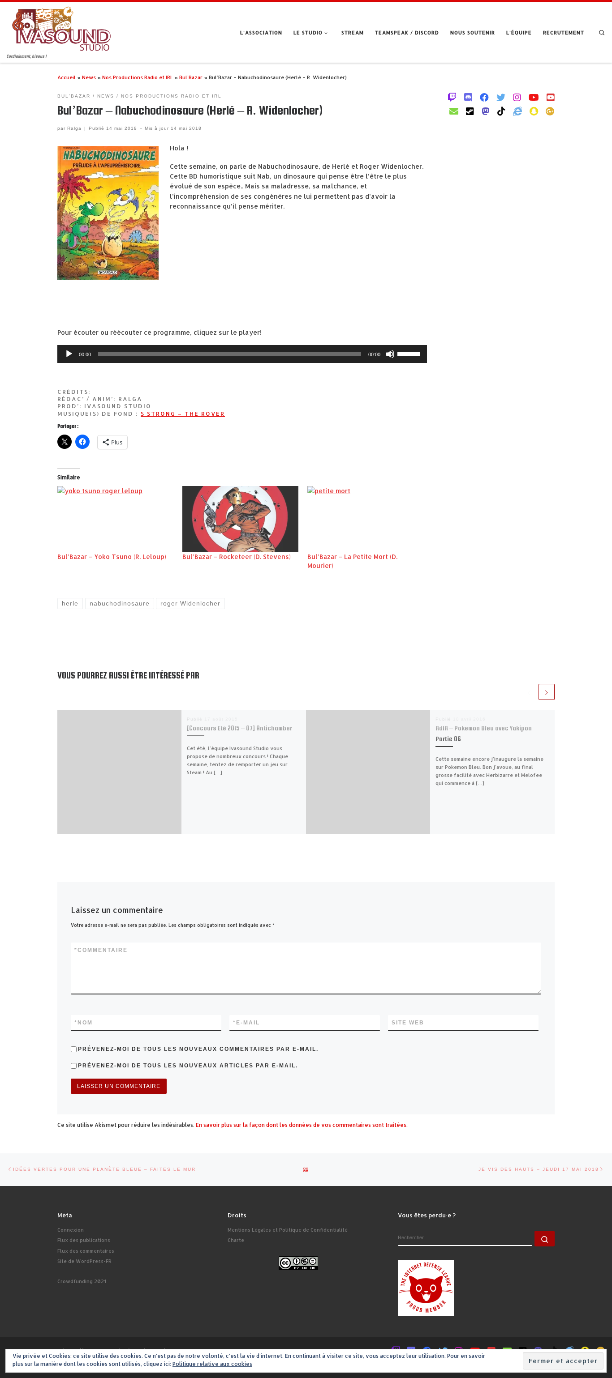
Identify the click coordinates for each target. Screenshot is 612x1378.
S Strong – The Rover (183, 413)
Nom (83, 1023)
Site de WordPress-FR (84, 1261)
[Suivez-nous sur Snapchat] (534, 111)
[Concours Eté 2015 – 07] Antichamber (239, 728)
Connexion (70, 1230)
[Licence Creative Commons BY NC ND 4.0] (298, 1262)
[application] (242, 354)
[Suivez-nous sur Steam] (470, 111)
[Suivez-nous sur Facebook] (484, 97)
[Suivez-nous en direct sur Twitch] (452, 97)
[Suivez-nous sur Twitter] (500, 97)
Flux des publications (83, 1240)
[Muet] (390, 354)
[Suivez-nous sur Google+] (550, 111)
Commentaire (101, 950)
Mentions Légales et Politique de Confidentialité (288, 1230)
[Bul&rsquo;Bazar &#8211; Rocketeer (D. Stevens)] (240, 519)
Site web (408, 1023)
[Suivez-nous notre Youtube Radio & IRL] (551, 97)
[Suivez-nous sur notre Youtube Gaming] (534, 97)
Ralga (74, 128)
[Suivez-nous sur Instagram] (517, 97)
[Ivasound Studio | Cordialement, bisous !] (61, 27)
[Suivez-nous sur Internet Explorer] (517, 111)
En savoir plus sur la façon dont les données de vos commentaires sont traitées (301, 1125)
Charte (236, 1240)
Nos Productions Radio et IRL (137, 77)
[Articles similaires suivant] (547, 692)
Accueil (66, 77)
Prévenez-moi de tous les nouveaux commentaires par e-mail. (198, 1049)
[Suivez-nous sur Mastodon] (486, 111)
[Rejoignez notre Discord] (468, 97)
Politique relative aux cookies (212, 1364)
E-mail (246, 1023)
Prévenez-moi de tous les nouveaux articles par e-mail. (188, 1065)
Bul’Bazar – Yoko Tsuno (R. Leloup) (111, 556)
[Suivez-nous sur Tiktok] (501, 111)
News (89, 77)
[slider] (409, 353)
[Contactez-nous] (453, 111)
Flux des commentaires (85, 1251)
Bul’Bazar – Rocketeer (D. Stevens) (236, 556)
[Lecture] (69, 354)
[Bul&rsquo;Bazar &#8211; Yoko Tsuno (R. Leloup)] (115, 519)
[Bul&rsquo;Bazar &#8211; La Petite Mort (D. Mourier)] (365, 519)
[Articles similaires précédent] (529, 692)
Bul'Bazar (191, 77)
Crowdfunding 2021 (81, 1281)
